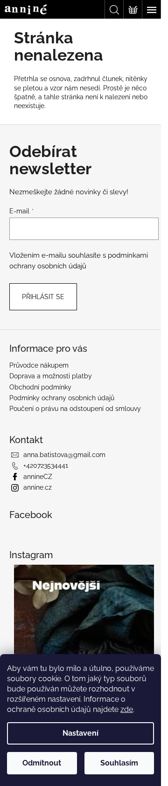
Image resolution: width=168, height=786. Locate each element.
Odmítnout (41, 763)
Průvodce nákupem (39, 365)
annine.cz (37, 487)
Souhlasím (119, 763)
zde (126, 709)
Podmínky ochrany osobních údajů (61, 398)
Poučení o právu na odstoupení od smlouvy (75, 408)
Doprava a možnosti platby (50, 376)
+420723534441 (45, 465)
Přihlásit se (43, 297)
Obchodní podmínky (40, 387)
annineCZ (37, 476)
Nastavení (80, 733)
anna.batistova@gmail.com (64, 454)
